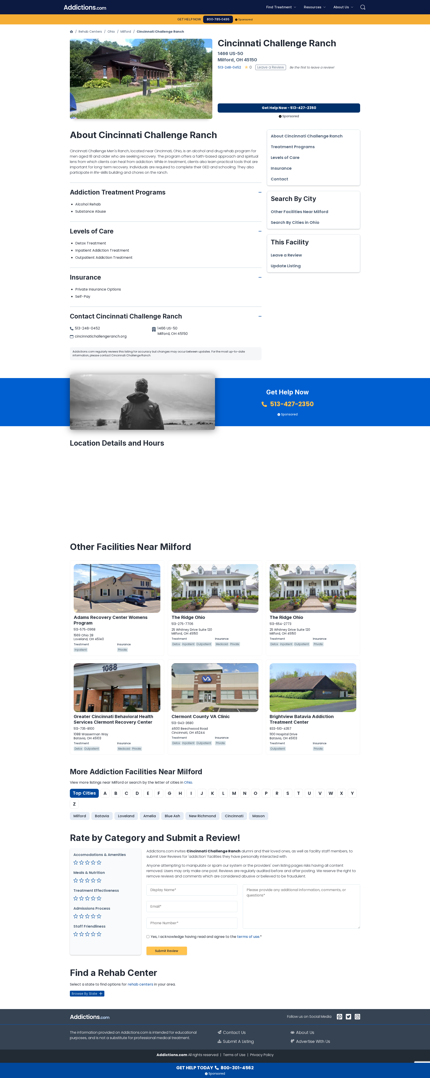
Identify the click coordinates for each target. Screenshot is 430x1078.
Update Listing (286, 266)
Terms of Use (234, 1054)
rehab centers (140, 984)
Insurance (281, 168)
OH (239, 59)
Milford (125, 31)
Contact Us (234, 1032)
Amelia (149, 816)
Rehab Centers (90, 31)
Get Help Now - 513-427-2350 (289, 107)
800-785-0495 (218, 19)
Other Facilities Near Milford (299, 211)
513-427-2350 (291, 404)
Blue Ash (172, 816)
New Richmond (202, 816)
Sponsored (245, 19)
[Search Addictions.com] (362, 7)
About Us (305, 1032)
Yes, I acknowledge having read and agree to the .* (206, 936)
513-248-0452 (229, 67)
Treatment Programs (293, 147)
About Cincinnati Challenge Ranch (307, 136)
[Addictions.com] (71, 31)
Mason (258, 816)
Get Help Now (189, 19)
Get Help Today (215, 1068)
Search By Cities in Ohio (295, 222)
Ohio (111, 31)
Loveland (126, 816)
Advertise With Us (313, 1041)
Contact (279, 179)
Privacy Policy (262, 1054)
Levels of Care (285, 157)
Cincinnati (234, 816)
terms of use (248, 936)
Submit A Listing (238, 1041)
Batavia (102, 816)
